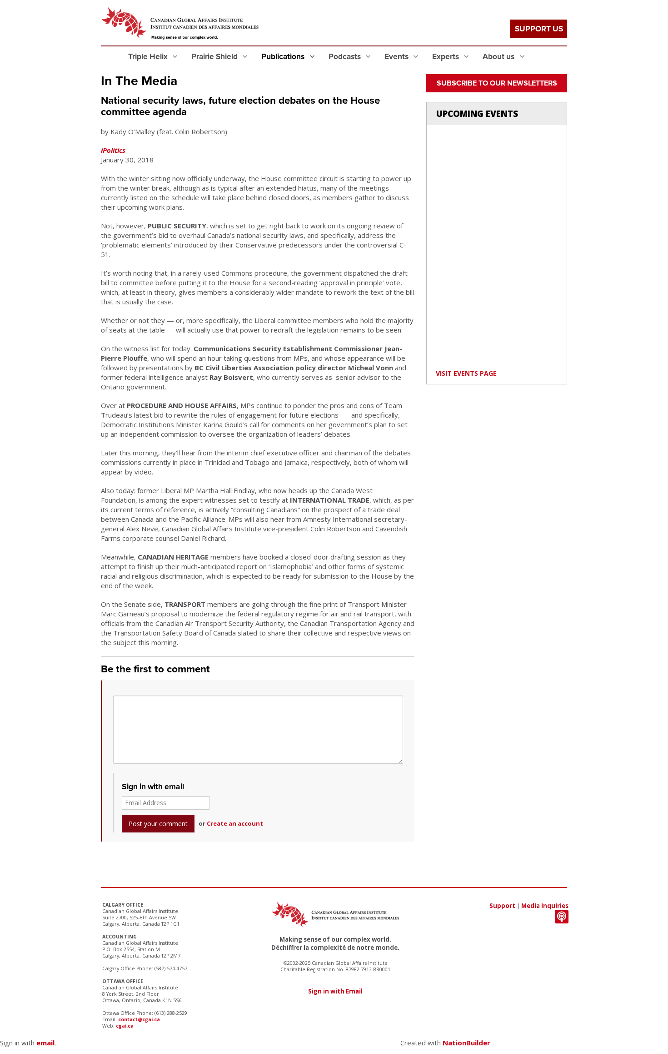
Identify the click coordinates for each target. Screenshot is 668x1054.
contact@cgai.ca (139, 1019)
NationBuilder (466, 1042)
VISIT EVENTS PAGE (466, 373)
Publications (283, 56)
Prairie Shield (215, 56)
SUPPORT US (539, 29)
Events (397, 56)
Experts (446, 56)
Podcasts (346, 56)
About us (499, 56)
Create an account (235, 823)
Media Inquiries (544, 906)
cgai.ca (125, 1026)
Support (502, 906)
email (45, 1042)
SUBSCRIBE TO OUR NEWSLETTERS (497, 83)
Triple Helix (148, 56)
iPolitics (113, 150)
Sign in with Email (335, 991)
